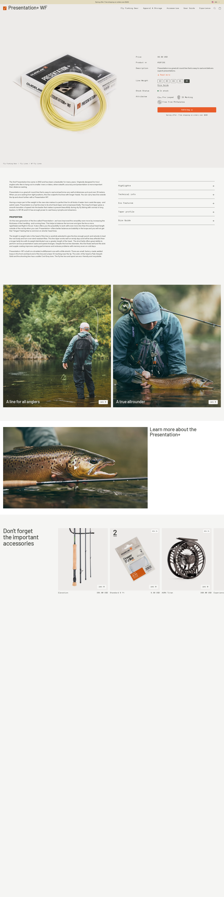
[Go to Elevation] (83, 559)
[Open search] (215, 8)
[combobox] (216, 2)
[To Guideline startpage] (4, 8)
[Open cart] (220, 8)
